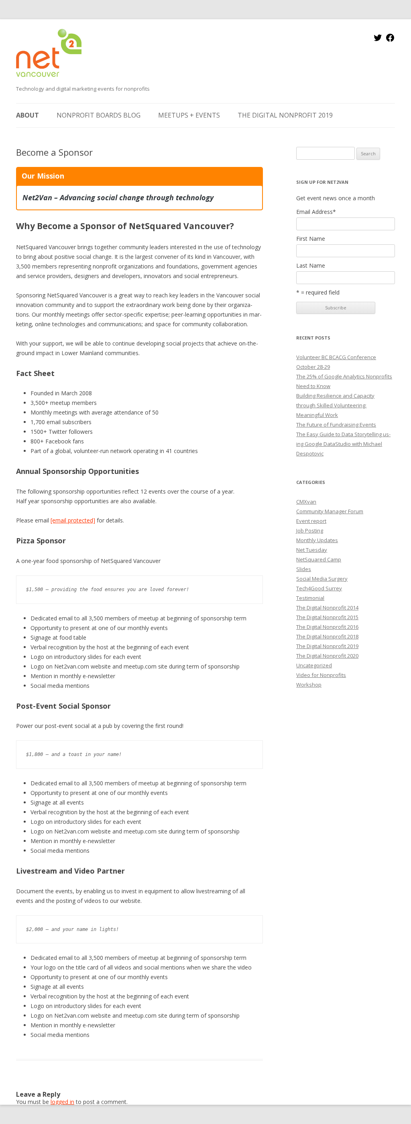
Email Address (316, 212)
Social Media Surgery (322, 578)
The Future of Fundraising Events (336, 424)
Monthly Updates (317, 540)
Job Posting (309, 530)
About (27, 115)
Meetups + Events (189, 115)
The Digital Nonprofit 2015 (327, 617)
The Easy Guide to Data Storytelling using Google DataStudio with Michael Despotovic (343, 444)
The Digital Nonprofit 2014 (327, 607)
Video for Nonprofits (321, 675)
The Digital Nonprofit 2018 (327, 636)
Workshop (308, 684)
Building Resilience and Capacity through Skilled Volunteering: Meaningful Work (335, 405)
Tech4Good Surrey (319, 588)
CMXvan (306, 501)
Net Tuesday (311, 549)
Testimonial (310, 598)
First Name (310, 239)
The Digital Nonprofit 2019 (285, 115)
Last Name (310, 265)
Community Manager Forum (329, 511)
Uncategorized (314, 665)
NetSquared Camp (318, 559)
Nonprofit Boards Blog (98, 115)
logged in (62, 1102)
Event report (311, 520)
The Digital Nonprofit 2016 (327, 626)
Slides (303, 569)
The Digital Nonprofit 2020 (327, 655)
